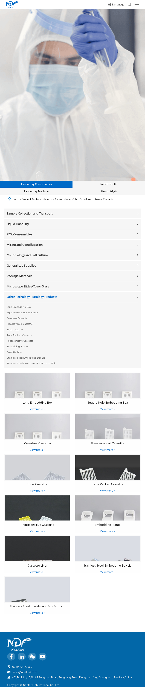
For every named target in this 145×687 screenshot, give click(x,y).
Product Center (30, 199)
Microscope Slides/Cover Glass (28, 286)
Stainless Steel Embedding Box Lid (26, 357)
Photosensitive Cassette (20, 340)
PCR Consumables (19, 234)
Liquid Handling (18, 223)
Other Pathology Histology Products (92, 199)
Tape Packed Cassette (19, 335)
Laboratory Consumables (56, 199)
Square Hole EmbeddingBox (22, 312)
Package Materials (19, 276)
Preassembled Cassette (20, 323)
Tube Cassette (15, 329)
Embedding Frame (17, 346)
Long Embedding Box (19, 306)
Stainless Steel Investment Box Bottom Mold (31, 363)
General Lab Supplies (21, 265)
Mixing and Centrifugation (25, 244)
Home (16, 199)
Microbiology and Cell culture (27, 255)
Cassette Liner (14, 352)
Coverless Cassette (17, 318)
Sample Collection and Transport (30, 213)
